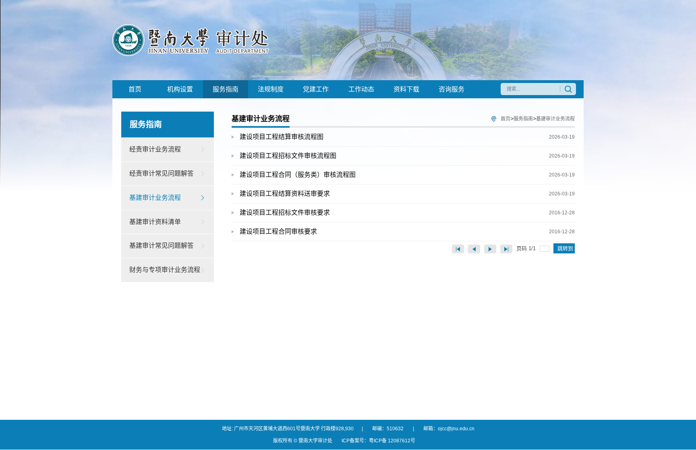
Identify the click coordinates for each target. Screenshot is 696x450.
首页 (505, 119)
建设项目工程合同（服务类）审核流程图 (407, 174)
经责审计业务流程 (155, 149)
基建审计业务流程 (155, 197)
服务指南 (523, 119)
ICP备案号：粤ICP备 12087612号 (378, 441)
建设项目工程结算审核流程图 (407, 136)
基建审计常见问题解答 (161, 245)
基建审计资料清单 (155, 221)
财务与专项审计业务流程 (164, 269)
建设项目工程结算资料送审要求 (407, 193)
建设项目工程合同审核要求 (407, 231)
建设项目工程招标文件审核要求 (407, 212)
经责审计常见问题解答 (161, 173)
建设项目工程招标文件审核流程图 (407, 155)
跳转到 (566, 248)
